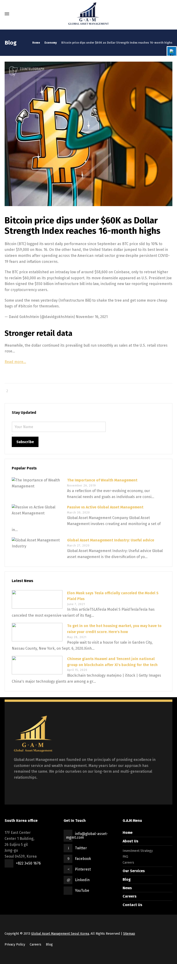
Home (128, 832)
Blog (127, 879)
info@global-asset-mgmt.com (87, 836)
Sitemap (129, 934)
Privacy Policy (15, 944)
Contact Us (132, 905)
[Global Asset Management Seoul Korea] (88, 13)
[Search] (168, 14)
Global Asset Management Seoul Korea (60, 934)
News (127, 888)
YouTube (82, 890)
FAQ (125, 857)
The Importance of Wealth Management (102, 480)
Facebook (83, 858)
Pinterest (83, 869)
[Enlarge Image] (88, 134)
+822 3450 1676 (28, 863)
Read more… (15, 362)
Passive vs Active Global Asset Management (105, 507)
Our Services (134, 871)
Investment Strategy (138, 851)
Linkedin (82, 880)
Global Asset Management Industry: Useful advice (110, 540)
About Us (130, 841)
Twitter (81, 848)
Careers (128, 863)
